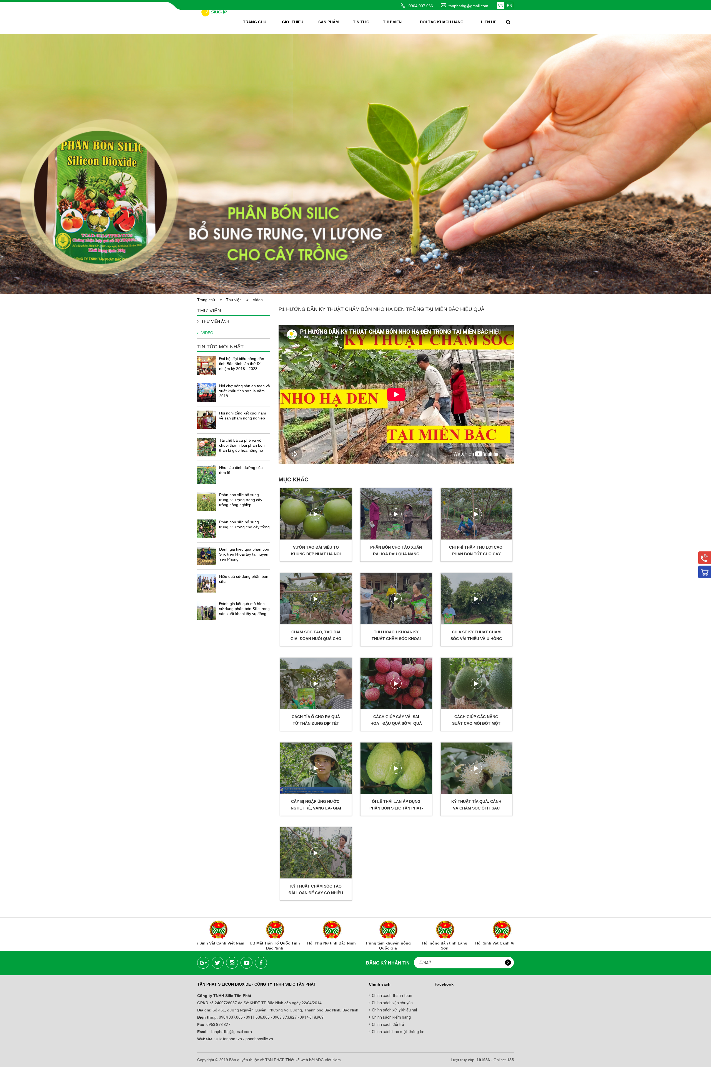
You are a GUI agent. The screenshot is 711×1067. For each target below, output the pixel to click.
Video (207, 333)
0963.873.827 (218, 1024)
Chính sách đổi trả (388, 1024)
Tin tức (361, 22)
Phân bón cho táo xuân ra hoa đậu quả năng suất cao (396, 554)
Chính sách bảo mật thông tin (398, 1031)
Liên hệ (488, 22)
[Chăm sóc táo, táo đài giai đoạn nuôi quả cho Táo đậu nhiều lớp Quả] (316, 598)
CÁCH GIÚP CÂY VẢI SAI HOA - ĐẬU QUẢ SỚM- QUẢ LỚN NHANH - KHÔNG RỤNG (396, 723)
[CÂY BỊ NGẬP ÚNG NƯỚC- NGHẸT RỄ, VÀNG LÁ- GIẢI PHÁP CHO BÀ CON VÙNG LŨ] (316, 768)
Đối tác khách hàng (442, 22)
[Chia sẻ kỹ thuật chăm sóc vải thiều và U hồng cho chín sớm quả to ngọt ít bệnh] (476, 598)
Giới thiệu (292, 22)
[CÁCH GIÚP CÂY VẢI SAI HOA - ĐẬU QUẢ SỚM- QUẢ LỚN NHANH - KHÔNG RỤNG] (396, 683)
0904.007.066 (421, 6)
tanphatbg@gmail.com (468, 6)
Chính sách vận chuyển (392, 1003)
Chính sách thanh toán (392, 995)
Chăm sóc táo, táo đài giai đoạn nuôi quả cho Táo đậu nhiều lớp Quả (316, 639)
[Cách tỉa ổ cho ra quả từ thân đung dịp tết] (316, 683)
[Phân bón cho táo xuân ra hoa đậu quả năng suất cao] (396, 513)
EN (509, 5)
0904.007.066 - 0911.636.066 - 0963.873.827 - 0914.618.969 (271, 1017)
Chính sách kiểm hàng (391, 1017)
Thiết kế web (297, 1060)
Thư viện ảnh (215, 321)
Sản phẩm (328, 22)
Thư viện (392, 22)
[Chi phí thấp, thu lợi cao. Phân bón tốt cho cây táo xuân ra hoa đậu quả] (476, 513)
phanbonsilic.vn (259, 1039)
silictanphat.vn (228, 1039)
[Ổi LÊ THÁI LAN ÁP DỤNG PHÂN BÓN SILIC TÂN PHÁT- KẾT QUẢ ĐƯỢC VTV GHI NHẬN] (396, 768)
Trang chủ (254, 22)
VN (500, 5)
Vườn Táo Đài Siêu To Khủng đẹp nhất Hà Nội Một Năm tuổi (316, 554)
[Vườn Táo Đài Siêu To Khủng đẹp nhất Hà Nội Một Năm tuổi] (316, 513)
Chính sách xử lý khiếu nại (394, 1010)
